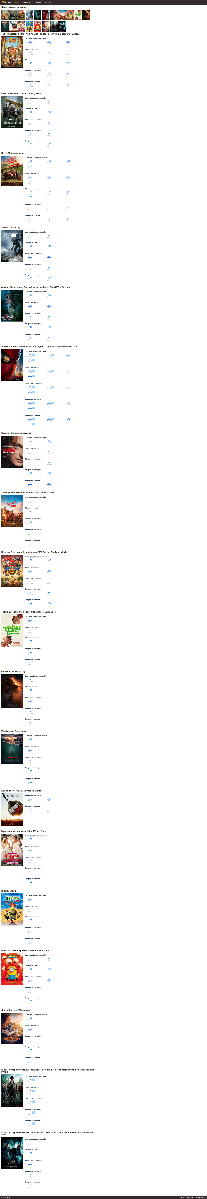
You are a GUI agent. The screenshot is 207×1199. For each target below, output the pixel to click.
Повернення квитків (186, 1197)
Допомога (48, 2)
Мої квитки (26, 2)
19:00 (30, 359)
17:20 (30, 166)
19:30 (49, 101)
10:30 (30, 354)
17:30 (49, 798)
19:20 (49, 295)
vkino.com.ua (6, 1197)
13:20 (49, 354)
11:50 (49, 161)
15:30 (30, 101)
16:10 (68, 355)
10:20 (30, 560)
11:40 (30, 500)
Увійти (38, 2)
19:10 (49, 235)
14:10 (49, 41)
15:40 (68, 208)
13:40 (49, 560)
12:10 (30, 41)
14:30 (30, 1079)
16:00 (30, 441)
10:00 (30, 161)
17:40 (68, 41)
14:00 (30, 235)
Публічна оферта (200, 1197)
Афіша (16, 2)
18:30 (30, 839)
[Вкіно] (6, 2)
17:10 (30, 295)
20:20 (30, 739)
